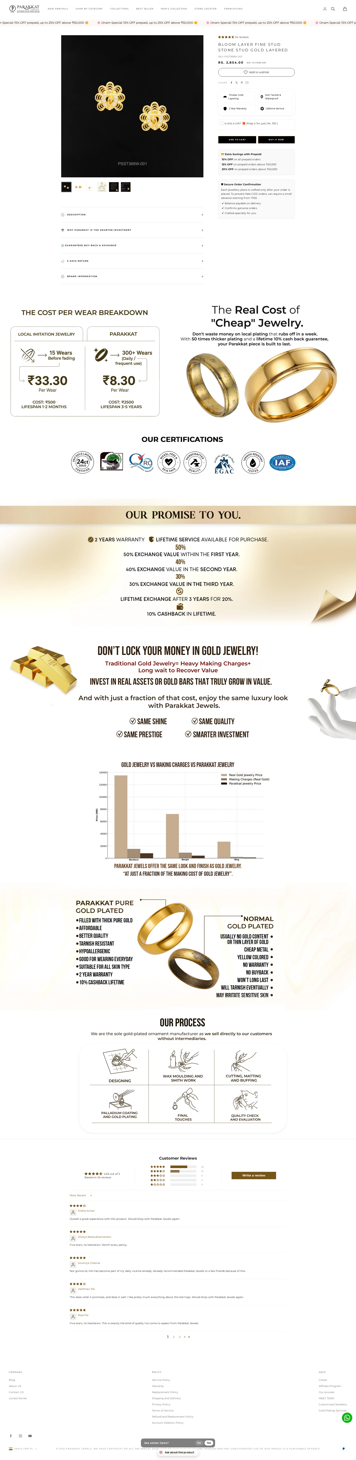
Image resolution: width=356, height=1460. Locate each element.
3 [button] (179, 1337)
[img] (78, 1205)
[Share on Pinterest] (241, 82)
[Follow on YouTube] (30, 1436)
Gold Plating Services (333, 1410)
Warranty (158, 1386)
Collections (119, 9)
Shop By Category (89, 9)
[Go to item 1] (66, 187)
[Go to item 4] (102, 187)
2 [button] (173, 1337)
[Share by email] (246, 82)
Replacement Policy (165, 1392)
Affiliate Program (330, 1386)
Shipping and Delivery (166, 1398)
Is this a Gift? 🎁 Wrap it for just (251, 123)
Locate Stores (18, 1398)
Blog (12, 1380)
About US (15, 1386)
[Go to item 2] (78, 187)
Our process (326, 1392)
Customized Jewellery (333, 1404)
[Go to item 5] (114, 187)
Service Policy (161, 1380)
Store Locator (206, 9)
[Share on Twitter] (236, 82)
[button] (226, 37)
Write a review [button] (253, 1175)
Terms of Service (163, 1410)
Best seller (145, 9)
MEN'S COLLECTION (174, 9)
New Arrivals (58, 9)
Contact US (16, 1392)
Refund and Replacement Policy (173, 1416)
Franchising (233, 9)
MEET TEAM (326, 1398)
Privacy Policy (161, 1404)
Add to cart (237, 139)
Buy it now (276, 139)
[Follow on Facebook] (11, 1436)
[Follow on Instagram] (20, 1436)
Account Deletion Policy (168, 1422)
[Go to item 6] (126, 187)
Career (323, 1380)
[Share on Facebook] (231, 82)
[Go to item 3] (90, 187)
